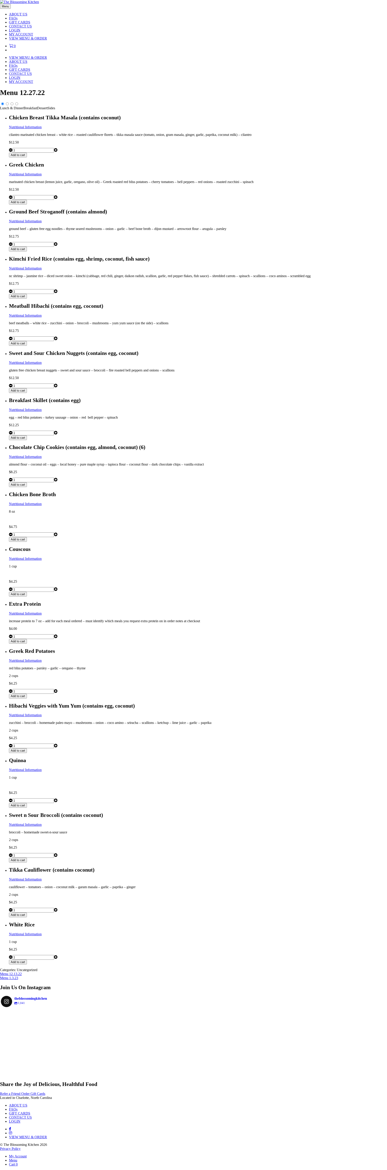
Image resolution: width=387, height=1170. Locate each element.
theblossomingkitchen (33, 1015)
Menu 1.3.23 (9, 978)
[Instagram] (59, 1067)
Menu (13, 1160)
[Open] (33, 1042)
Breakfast (30, 108)
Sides (51, 108)
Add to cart (18, 155)
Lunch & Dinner (12, 108)
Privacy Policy (10, 1149)
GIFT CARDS (19, 22)
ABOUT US (18, 14)
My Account (18, 1156)
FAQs (13, 18)
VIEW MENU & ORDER (28, 38)
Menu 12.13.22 (11, 974)
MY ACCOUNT (21, 34)
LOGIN (14, 30)
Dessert (42, 108)
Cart (13, 1164)
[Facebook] (10, 1129)
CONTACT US (20, 26)
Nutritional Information (25, 127)
